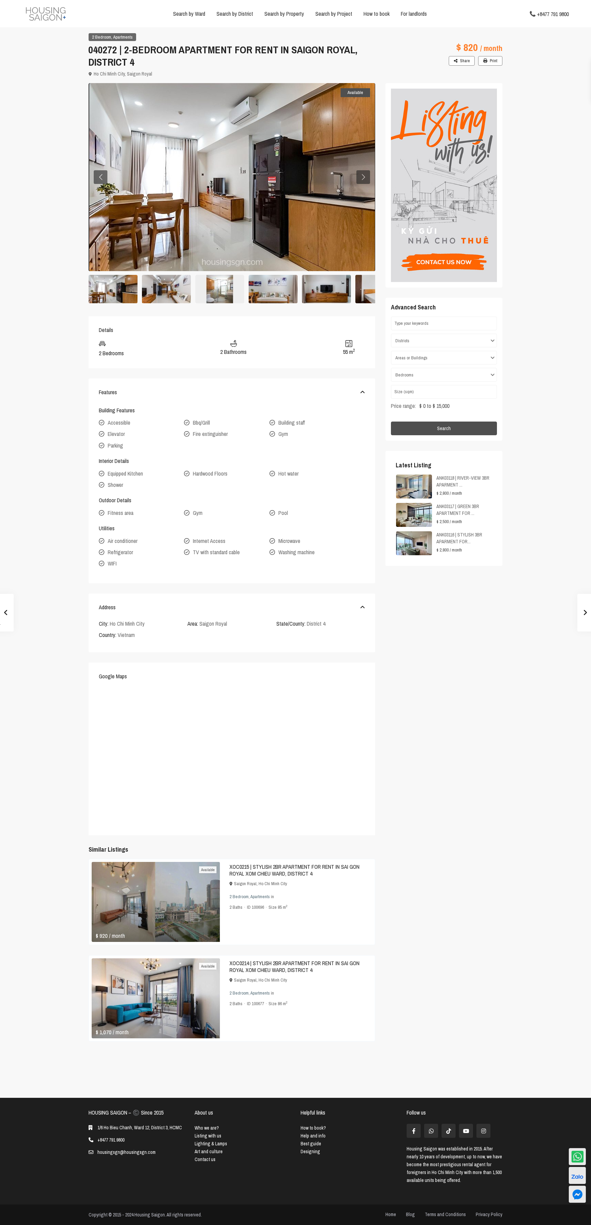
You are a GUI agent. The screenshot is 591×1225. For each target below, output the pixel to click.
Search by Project (333, 13)
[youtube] (466, 1131)
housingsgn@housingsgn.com (126, 1152)
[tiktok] (449, 1131)
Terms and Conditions (445, 1214)
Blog (410, 1214)
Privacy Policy (489, 1214)
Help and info (313, 1136)
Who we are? (207, 1128)
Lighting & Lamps (211, 1144)
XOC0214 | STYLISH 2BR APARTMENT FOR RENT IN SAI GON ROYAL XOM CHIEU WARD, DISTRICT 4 (294, 966)
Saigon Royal (139, 74)
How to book (377, 13)
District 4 (316, 623)
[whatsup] (431, 1131)
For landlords (414, 13)
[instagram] (483, 1131)
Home (390, 1214)
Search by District (234, 13)
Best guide (311, 1144)
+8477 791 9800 (553, 13)
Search (444, 428)
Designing (310, 1151)
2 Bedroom (101, 37)
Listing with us (208, 1136)
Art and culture (209, 1151)
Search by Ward (189, 13)
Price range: (403, 406)
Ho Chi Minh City (109, 74)
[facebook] (414, 1131)
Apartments (123, 37)
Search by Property (284, 13)
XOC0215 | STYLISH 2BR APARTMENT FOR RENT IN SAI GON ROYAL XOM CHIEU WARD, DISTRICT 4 (294, 870)
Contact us (205, 1159)
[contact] (577, 1194)
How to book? (313, 1128)
